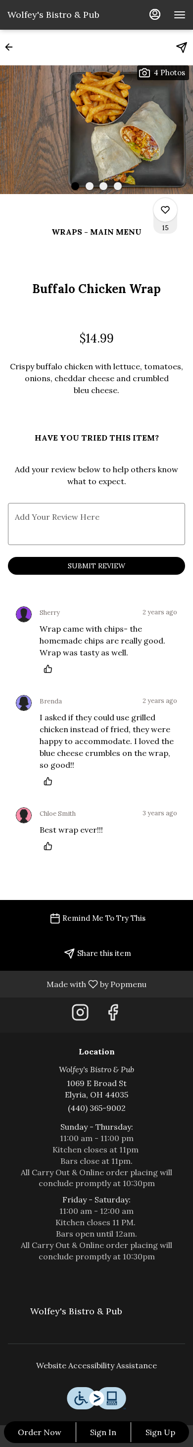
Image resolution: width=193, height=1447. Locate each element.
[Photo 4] (118, 186)
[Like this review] (50, 668)
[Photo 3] (103, 186)
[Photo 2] (90, 186)
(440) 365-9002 (97, 1108)
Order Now (39, 1432)
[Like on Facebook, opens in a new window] (113, 1015)
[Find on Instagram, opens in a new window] (80, 1015)
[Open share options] (181, 47)
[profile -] (155, 14)
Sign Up (160, 1432)
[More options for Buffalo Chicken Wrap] (165, 210)
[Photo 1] (75, 186)
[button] (12, 47)
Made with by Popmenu (76, 983)
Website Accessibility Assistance (96, 1365)
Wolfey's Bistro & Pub (72, 1315)
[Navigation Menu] (180, 14)
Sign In (103, 1432)
